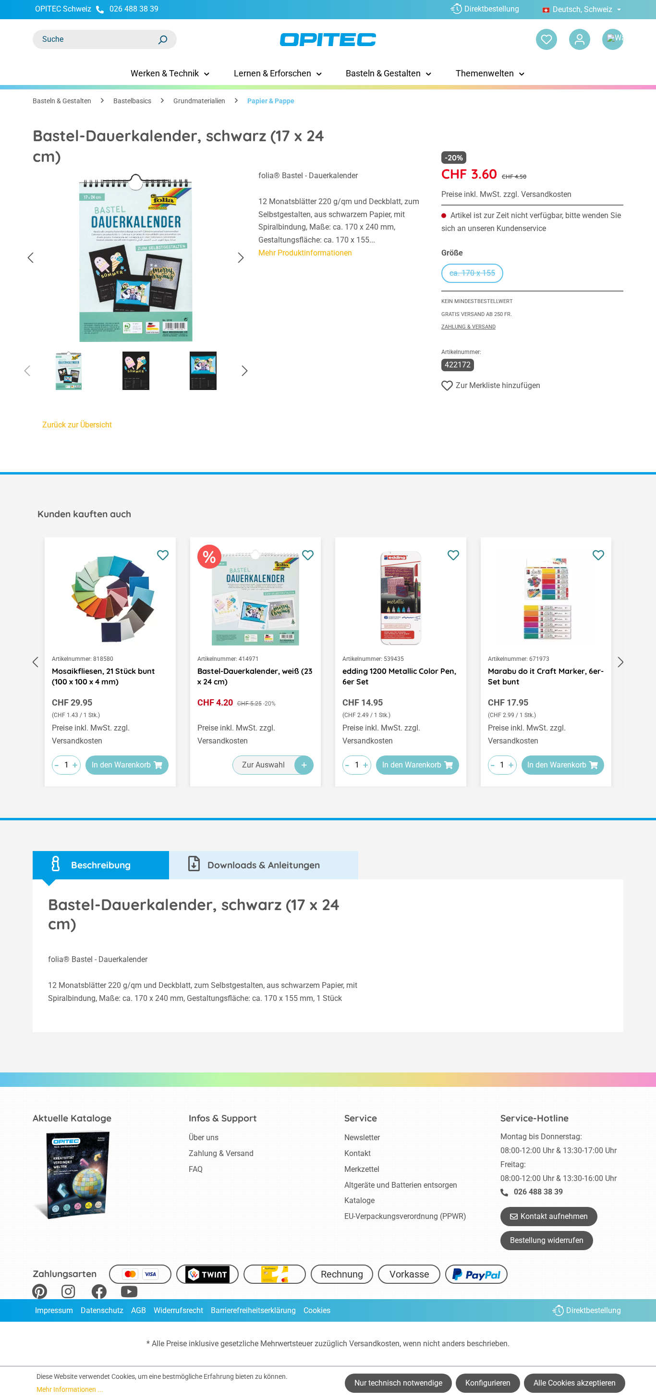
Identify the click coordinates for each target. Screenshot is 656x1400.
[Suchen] (162, 39)
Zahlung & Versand (468, 327)
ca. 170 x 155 (476, 274)
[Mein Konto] (579, 39)
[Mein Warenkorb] (612, 39)
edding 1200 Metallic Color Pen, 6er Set (399, 676)
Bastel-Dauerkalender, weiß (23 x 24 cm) (255, 676)
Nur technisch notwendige (398, 1383)
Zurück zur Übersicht (77, 424)
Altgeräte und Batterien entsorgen (400, 1185)
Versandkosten (374, 1343)
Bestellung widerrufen (546, 1240)
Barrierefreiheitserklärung (253, 1310)
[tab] (101, 865)
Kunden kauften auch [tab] (84, 514)
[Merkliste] (546, 39)
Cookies (317, 1310)
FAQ (196, 1169)
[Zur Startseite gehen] (328, 39)
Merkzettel (361, 1169)
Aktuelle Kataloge (72, 1118)
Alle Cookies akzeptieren (575, 1383)
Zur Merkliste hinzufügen (498, 385)
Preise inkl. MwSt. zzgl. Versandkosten (506, 194)
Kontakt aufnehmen (554, 1216)
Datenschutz (102, 1310)
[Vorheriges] (30, 258)
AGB (138, 1310)
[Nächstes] (241, 258)
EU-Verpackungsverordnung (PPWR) (405, 1216)
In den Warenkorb (121, 764)
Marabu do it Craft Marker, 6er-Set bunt (546, 676)
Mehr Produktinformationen (305, 252)
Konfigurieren (487, 1383)
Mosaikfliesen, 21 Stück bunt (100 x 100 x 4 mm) (103, 676)
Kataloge (359, 1200)
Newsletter (362, 1137)
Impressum (54, 1310)
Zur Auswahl (263, 764)
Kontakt (357, 1153)
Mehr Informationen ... (69, 1389)
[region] (136, 283)
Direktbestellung (491, 8)
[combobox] (95, 39)
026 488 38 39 (133, 8)
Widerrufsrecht (178, 1310)
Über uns (204, 1137)
